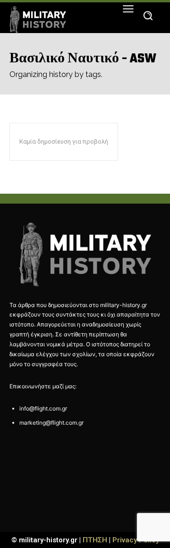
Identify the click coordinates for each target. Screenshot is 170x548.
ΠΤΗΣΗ (95, 540)
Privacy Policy (135, 540)
